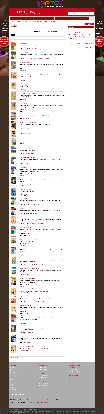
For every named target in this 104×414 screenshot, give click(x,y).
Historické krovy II (23, 83)
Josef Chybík (26, 244)
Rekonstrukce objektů (15, 359)
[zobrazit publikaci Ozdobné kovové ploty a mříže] (13, 192)
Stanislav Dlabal (26, 133)
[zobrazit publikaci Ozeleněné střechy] (13, 200)
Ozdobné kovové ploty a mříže (25, 189)
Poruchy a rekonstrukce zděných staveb (27, 227)
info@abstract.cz (43, 404)
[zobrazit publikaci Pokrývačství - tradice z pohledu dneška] (13, 219)
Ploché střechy (22, 208)
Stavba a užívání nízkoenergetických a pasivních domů (30, 268)
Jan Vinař (25, 99)
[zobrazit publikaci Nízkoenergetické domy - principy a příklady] (13, 141)
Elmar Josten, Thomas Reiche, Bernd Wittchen (33, 301)
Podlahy (12, 374)
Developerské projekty (44, 375)
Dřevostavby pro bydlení (24, 52)
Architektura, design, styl (74, 365)
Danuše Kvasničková (28, 332)
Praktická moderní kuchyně (74, 371)
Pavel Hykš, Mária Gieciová (29, 254)
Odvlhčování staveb (23, 167)
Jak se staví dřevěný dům (24, 113)
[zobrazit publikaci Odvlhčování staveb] (13, 170)
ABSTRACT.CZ (72, 384)
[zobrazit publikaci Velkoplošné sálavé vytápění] (13, 318)
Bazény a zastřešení (43, 383)
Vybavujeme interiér (72, 369)
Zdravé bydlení (13, 396)
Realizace (12, 379)
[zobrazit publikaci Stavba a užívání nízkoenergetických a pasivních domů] (13, 270)
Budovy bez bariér (23, 43)
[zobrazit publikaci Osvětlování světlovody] (13, 180)
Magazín (71, 27)
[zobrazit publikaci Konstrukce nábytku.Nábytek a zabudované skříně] (13, 124)
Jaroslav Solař (26, 233)
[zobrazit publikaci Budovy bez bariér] (13, 46)
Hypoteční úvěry (42, 369)
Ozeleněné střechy (23, 198)
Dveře (11, 376)
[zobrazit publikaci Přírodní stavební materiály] (13, 240)
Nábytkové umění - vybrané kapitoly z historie (28, 131)
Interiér (11, 382)
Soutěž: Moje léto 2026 (74, 38)
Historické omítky (23, 103)
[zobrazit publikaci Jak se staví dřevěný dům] (13, 116)
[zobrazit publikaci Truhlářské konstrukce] (13, 299)
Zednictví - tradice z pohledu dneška (26, 346)
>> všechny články (88, 47)
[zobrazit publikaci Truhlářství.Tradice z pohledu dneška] (13, 308)
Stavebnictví (19, 21)
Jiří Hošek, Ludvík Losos (28, 109)
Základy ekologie (23, 325)
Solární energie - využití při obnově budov (27, 258)
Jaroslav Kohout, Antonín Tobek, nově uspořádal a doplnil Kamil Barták (39, 349)
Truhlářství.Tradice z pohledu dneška (26, 305)
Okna (11, 377)
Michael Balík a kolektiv (28, 173)
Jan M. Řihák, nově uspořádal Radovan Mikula (33, 223)
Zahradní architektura (43, 385)
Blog (69, 377)
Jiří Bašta (25, 322)
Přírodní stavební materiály (25, 237)
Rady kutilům (42, 387)
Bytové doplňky (13, 392)
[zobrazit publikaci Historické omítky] (13, 105)
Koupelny (12, 385)
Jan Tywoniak (26, 143)
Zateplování (12, 372)
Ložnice (11, 387)
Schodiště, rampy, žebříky (24, 247)
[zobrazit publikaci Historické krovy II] (13, 85)
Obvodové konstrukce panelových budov (27, 157)
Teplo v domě (71, 373)
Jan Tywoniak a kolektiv (28, 153)
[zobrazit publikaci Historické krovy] (14, 75)
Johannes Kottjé (26, 118)
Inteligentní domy (43, 379)
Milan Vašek (26, 68)
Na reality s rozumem (43, 377)
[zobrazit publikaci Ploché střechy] (13, 211)
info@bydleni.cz (44, 402)
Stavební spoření (43, 371)
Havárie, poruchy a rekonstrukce (26, 62)
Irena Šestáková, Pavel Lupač (29, 48)
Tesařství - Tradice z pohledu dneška (26, 288)
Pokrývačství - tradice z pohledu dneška (27, 217)
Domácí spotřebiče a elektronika (17, 394)
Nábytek (12, 391)
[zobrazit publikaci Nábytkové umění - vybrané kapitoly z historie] (13, 133)
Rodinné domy (13, 367)
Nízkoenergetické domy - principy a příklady (28, 139)
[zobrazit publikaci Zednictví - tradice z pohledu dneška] (13, 349)
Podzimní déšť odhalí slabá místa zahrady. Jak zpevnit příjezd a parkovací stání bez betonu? (79, 35)
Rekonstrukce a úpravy (38, 21)
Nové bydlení (42, 373)
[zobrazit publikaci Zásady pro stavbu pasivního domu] (13, 338)
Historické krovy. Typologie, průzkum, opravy (28, 93)
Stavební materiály (14, 371)
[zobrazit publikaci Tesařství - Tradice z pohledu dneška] (13, 291)
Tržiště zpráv (71, 382)
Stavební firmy (27, 21)
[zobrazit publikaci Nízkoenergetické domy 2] (13, 149)
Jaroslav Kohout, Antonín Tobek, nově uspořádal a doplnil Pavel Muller (38, 291)
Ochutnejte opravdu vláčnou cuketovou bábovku (79, 41)
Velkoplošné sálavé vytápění (25, 315)
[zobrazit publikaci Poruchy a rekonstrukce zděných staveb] (13, 229)
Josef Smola (26, 274)
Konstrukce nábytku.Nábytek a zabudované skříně (29, 122)
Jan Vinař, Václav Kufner (28, 79)
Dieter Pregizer (26, 342)
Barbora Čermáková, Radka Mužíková (31, 204)
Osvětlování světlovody (24, 177)
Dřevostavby (13, 369)
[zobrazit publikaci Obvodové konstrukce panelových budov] (13, 159)
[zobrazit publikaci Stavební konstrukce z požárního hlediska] (13, 281)
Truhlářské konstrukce (24, 296)
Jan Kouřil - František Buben (29, 311)
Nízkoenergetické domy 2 (24, 147)
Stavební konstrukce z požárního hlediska (27, 278)
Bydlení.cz (12, 21)
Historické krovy (23, 72)
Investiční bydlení (43, 367)
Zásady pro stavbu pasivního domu (26, 336)
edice (62, 29)
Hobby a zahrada (43, 381)
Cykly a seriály (71, 367)
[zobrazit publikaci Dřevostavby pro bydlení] (13, 54)
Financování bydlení (43, 365)
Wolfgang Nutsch (27, 127)
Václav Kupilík (26, 284)
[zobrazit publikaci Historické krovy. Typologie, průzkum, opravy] (13, 95)
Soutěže (69, 379)
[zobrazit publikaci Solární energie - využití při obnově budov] (13, 260)
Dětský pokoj (13, 389)
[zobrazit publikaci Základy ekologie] (13, 328)
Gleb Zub (25, 194)
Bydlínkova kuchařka (73, 375)
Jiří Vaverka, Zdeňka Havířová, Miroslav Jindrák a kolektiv (36, 58)
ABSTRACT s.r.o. (24, 404)
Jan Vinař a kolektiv (27, 89)
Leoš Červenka (26, 163)
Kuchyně (12, 384)
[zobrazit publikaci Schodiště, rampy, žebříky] (13, 250)
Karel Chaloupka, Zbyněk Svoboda (30, 213)
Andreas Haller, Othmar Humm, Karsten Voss (33, 264)
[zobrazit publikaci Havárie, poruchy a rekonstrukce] (13, 65)
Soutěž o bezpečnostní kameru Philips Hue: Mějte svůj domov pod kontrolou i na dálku (80, 31)
